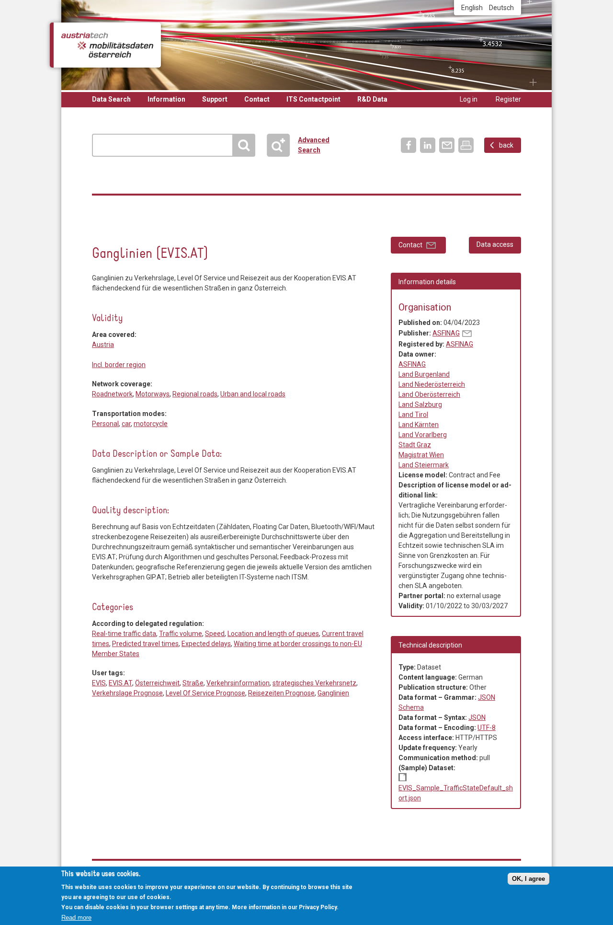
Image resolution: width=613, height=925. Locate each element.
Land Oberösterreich (429, 394)
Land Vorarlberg (422, 435)
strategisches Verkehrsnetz (314, 683)
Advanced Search (282, 145)
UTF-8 (486, 727)
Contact (257, 99)
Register (508, 99)
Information (166, 99)
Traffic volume (180, 633)
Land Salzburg (420, 404)
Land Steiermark (423, 465)
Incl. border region (119, 365)
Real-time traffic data (100, 234)
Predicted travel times (145, 644)
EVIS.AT (120, 683)
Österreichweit (157, 683)
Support (214, 99)
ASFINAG (446, 333)
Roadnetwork (112, 394)
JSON (477, 717)
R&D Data (372, 99)
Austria (103, 344)
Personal (105, 424)
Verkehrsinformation (238, 683)
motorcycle (151, 424)
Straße (193, 683)
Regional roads (194, 394)
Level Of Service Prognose (205, 693)
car (126, 424)
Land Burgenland (424, 374)
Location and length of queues (273, 633)
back (506, 145)
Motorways (153, 394)
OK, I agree (528, 878)
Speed (215, 633)
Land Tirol (413, 414)
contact (467, 333)
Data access (495, 244)
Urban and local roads (252, 394)
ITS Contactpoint (313, 99)
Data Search (111, 99)
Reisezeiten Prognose (281, 693)
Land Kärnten (418, 424)
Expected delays (206, 644)
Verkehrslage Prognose (127, 693)
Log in (468, 99)
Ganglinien (333, 693)
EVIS (99, 683)
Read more (76, 917)
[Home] (107, 45)
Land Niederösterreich (431, 384)
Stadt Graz (414, 445)
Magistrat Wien (421, 455)
